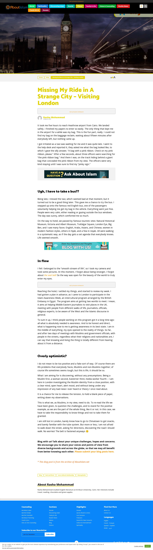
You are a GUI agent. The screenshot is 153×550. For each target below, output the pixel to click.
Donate (45, 10)
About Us (107, 510)
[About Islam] (16, 7)
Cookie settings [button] (138, 546)
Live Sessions (80, 515)
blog (40, 475)
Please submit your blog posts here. (94, 451)
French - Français (109, 523)
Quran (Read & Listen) (83, 513)
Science (51, 525)
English (106, 520)
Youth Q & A (34, 10)
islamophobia (81, 475)
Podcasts (79, 518)
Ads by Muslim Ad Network (76, 1)
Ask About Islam (26, 510)
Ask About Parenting (28, 518)
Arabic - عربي (108, 528)
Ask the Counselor (27, 515)
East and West (49, 475)
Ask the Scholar (26, 513)
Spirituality (42, 6)
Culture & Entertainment (83, 523)
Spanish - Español (109, 525)
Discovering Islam (57, 6)
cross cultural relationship (66, 475)
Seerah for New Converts (84, 520)
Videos (79, 6)
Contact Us (107, 513)
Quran (32, 6)
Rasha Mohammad (54, 117)
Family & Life (91, 6)
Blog (47, 77)
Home (41, 77)
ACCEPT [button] (148, 546)
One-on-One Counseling (29, 523)
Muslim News (123, 6)
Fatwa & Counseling (107, 6)
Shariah (70, 6)
